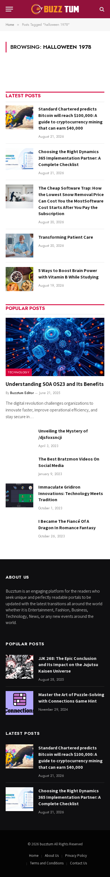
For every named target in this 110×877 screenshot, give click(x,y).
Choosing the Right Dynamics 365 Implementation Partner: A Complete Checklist (69, 158)
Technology (19, 372)
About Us (52, 855)
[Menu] (9, 9)
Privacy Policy (76, 855)
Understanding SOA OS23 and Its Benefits (55, 384)
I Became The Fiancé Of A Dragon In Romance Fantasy (67, 524)
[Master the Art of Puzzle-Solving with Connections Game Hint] (19, 703)
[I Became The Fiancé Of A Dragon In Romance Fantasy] (19, 530)
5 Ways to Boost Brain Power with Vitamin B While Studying (68, 274)
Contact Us (78, 863)
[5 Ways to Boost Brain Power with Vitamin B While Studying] (19, 279)
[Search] (101, 9)
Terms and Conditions (46, 863)
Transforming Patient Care (65, 237)
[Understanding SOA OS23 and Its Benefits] (55, 347)
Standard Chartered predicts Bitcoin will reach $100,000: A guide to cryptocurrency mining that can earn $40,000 (70, 118)
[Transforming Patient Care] (19, 245)
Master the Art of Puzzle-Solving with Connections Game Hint (71, 698)
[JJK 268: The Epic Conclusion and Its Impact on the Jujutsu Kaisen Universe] (19, 667)
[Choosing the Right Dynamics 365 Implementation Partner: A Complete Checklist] (19, 160)
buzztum (47, 844)
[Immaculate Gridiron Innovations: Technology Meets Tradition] (19, 495)
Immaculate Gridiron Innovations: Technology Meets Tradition (70, 493)
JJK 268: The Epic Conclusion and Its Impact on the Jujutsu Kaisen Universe (68, 664)
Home (33, 855)
